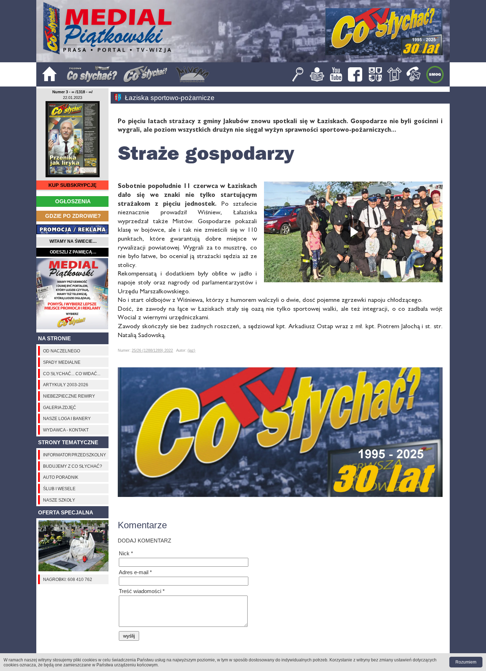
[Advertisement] (72, 293)
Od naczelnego (61, 350)
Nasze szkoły (59, 500)
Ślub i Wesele (59, 488)
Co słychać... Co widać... (71, 373)
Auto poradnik (60, 477)
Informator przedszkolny (74, 454)
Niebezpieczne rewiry (69, 396)
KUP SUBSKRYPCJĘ (72, 185)
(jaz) (191, 350)
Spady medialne (61, 362)
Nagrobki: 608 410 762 (67, 579)
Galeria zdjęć (59, 407)
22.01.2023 (72, 97)
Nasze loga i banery (67, 418)
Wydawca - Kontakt (66, 430)
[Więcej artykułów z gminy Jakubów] (119, 97)
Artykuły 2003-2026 (65, 384)
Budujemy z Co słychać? (72, 466)
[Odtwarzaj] (353, 232)
